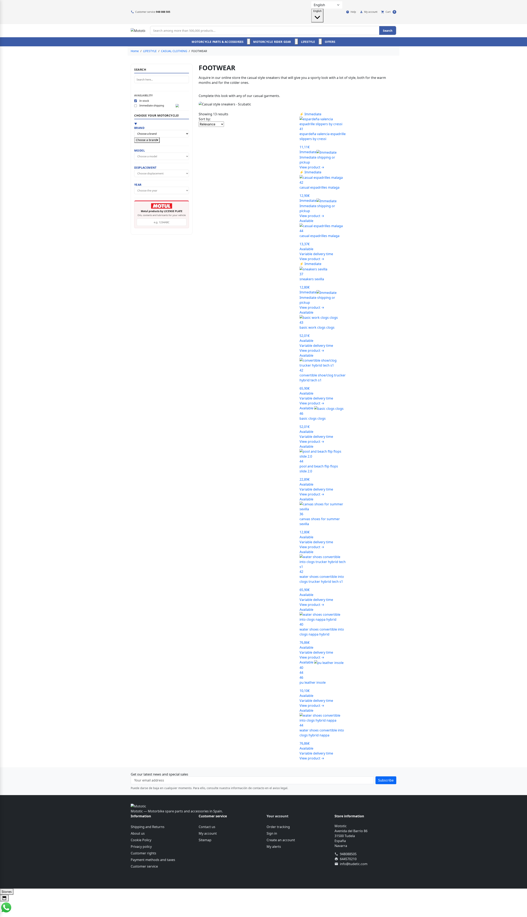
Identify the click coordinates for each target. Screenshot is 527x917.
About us (138, 833)
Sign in (272, 833)
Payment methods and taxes (153, 859)
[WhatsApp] (6, 907)
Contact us (207, 827)
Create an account (281, 840)
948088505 (348, 854)
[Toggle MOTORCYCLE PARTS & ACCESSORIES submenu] (248, 42)
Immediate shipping (151, 105)
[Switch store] (4, 898)
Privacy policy (141, 846)
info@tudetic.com (353, 864)
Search (387, 31)
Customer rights (143, 853)
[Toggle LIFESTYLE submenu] (320, 42)
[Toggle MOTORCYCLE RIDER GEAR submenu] (296, 42)
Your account (277, 816)
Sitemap (205, 840)
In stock (144, 101)
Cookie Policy (141, 840)
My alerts (274, 846)
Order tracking (278, 827)
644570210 (348, 859)
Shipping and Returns (147, 827)
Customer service (144, 866)
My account (208, 833)
